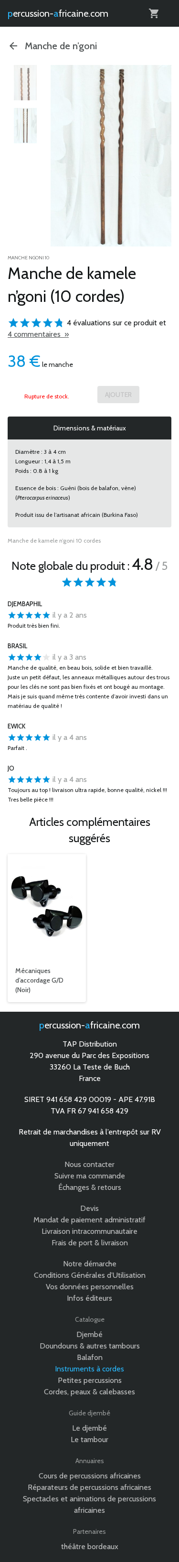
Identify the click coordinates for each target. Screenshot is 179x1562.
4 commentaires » (38, 334)
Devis (89, 1208)
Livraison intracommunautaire (89, 1231)
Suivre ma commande (89, 1175)
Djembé (89, 1334)
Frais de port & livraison (90, 1242)
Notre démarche (89, 1263)
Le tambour (89, 1439)
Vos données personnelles (90, 1286)
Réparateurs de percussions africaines (89, 1487)
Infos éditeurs (89, 1298)
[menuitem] (25, 82)
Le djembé (89, 1428)
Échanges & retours (89, 1187)
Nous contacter (89, 1164)
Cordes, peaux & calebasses (89, 1391)
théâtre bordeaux (89, 1546)
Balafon (90, 1357)
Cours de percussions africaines (90, 1475)
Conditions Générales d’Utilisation (90, 1275)
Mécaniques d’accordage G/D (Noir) (39, 980)
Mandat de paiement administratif (89, 1219)
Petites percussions (90, 1380)
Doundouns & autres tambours (90, 1345)
